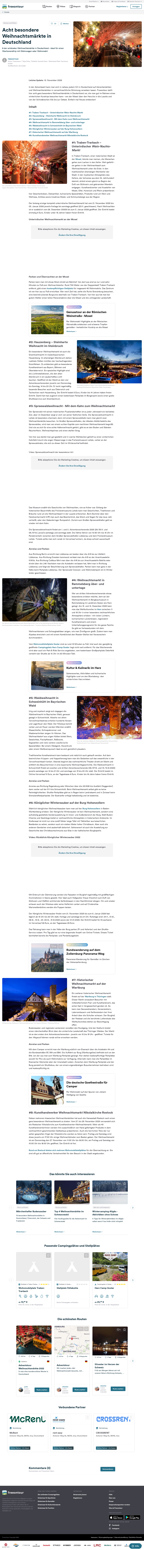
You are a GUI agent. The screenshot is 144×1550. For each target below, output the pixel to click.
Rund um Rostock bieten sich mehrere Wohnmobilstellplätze (57, 1150)
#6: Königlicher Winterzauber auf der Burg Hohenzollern (55, 128)
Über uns (112, 1498)
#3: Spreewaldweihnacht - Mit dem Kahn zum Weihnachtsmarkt (59, 119)
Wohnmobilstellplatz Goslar (46, 644)
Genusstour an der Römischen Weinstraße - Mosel (86, 314)
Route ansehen (42, 1390)
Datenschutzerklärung (121, 1537)
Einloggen (136, 6)
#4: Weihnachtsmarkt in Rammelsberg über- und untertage (57, 122)
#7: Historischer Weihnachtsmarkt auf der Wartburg (53, 132)
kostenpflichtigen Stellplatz (60, 288)
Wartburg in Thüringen (96, 996)
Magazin (77, 6)
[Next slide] (132, 1207)
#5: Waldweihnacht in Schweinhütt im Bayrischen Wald (55, 125)
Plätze (62, 6)
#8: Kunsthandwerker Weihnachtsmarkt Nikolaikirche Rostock (58, 135)
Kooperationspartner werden (119, 1505)
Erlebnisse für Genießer (46, 1501)
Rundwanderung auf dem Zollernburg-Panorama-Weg (85, 951)
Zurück (6, 12)
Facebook (115, 1525)
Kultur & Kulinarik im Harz (83, 668)
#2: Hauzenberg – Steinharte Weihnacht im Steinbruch (55, 115)
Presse (111, 1501)
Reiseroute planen (80, 1494)
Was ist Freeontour (115, 1508)
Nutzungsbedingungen (106, 1537)
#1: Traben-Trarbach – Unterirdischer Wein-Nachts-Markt (56, 112)
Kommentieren (107, 1469)
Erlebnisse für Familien (46, 1508)
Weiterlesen (70, 331)
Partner (92, 6)
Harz (99, 609)
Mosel (78, 159)
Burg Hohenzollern (91, 808)
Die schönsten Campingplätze (49, 1494)
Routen (49, 6)
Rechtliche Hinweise (135, 1537)
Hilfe (110, 1494)
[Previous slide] (11, 1207)
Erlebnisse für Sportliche (46, 1498)
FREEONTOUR (13, 59)
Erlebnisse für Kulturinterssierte (49, 1505)
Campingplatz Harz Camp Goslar (53, 647)
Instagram (115, 1528)
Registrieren (121, 6)
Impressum (94, 1537)
